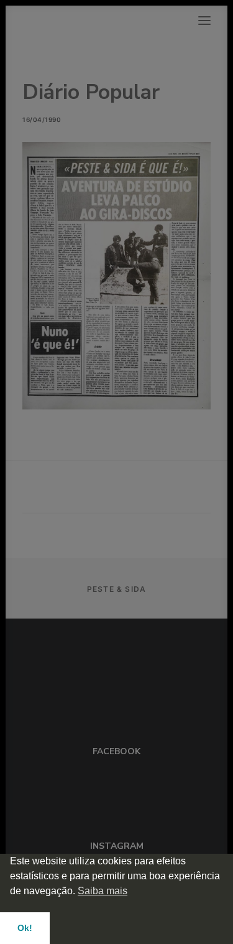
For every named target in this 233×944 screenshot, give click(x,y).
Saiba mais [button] (102, 891)
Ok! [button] (24, 928)
